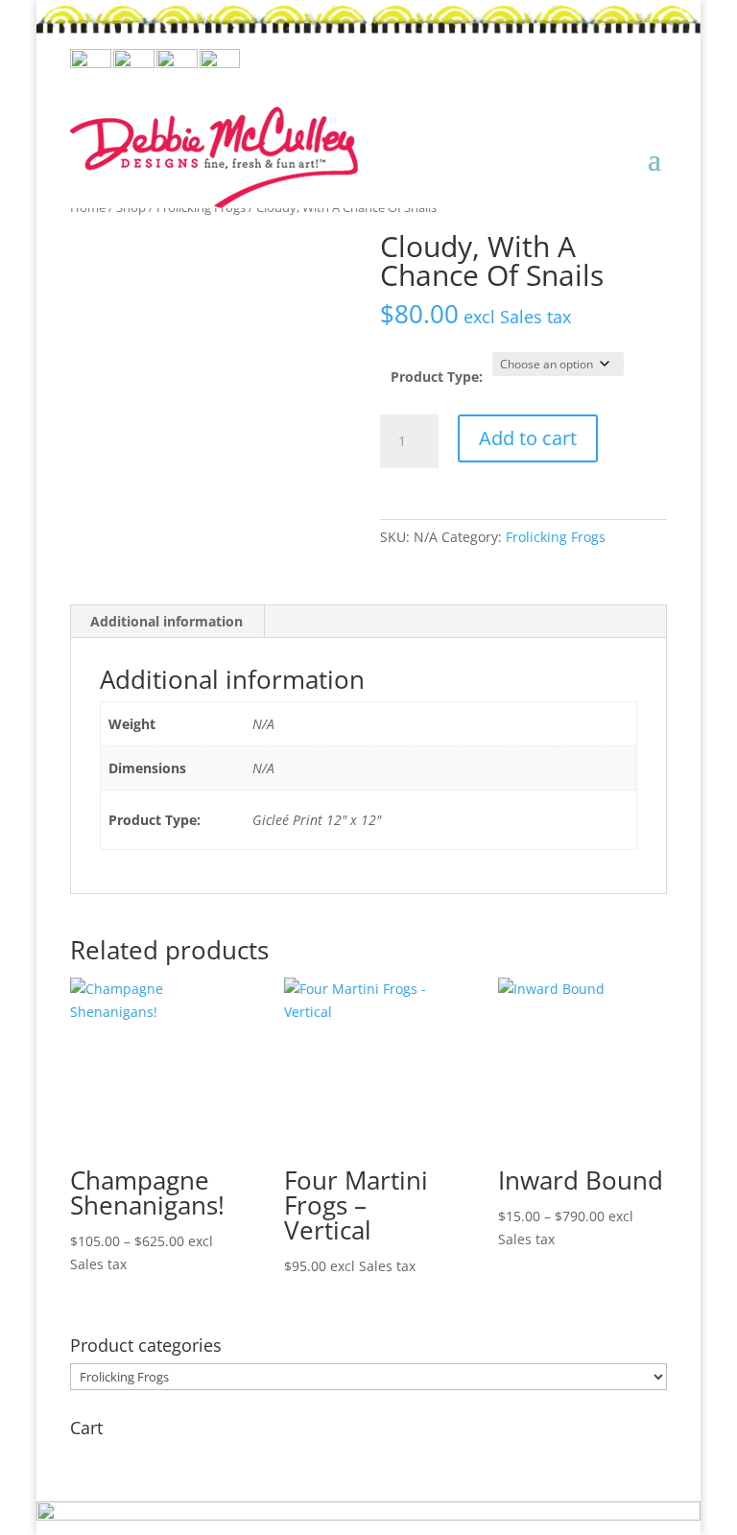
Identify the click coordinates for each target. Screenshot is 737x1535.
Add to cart (528, 438)
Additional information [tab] (166, 621)
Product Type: (437, 376)
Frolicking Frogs (556, 537)
